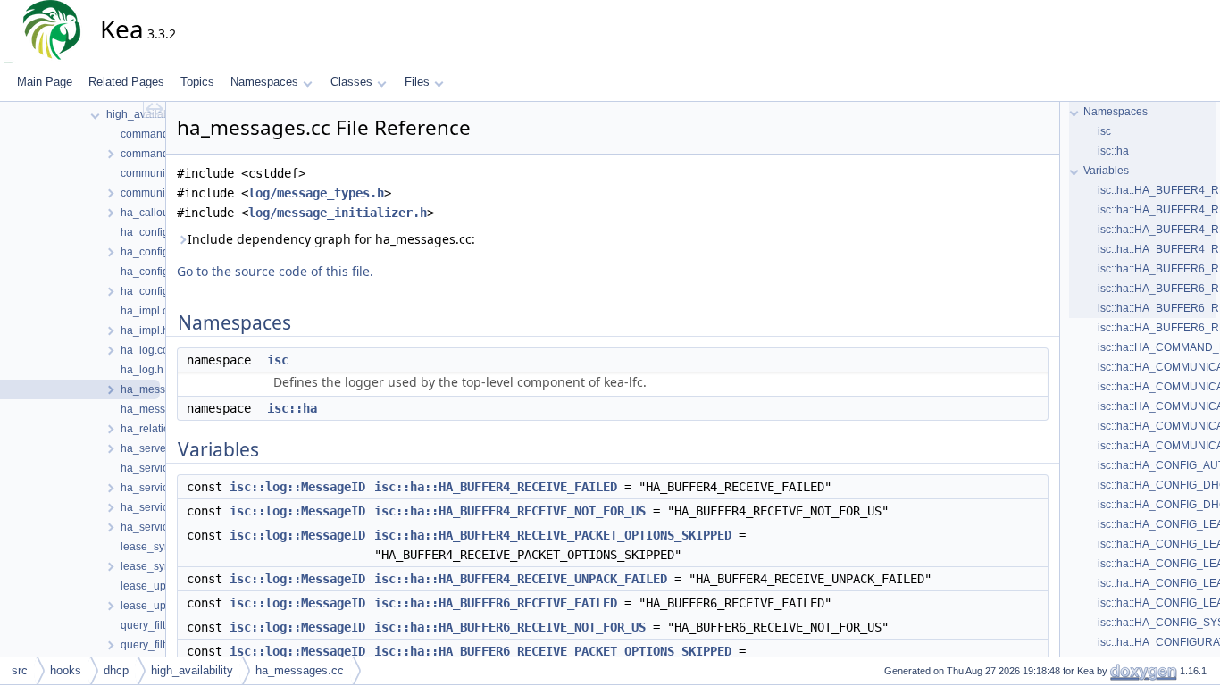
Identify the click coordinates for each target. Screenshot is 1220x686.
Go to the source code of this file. (275, 271)
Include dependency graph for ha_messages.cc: (331, 238)
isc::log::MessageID (297, 487)
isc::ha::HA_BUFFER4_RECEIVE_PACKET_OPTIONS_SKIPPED (552, 535)
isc (277, 360)
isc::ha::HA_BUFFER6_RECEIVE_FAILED (495, 603)
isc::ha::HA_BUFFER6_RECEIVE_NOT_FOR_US (510, 627)
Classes (351, 81)
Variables (1106, 170)
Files (417, 81)
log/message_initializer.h (337, 212)
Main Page (44, 81)
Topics (197, 81)
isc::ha (292, 408)
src (20, 670)
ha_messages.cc (299, 670)
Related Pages (126, 81)
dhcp (116, 670)
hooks (65, 670)
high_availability (192, 670)
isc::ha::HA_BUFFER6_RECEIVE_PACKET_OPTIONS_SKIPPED (552, 651)
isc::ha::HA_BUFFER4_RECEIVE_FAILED (495, 487)
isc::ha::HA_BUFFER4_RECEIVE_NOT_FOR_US (510, 511)
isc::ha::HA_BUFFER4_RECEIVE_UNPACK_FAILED (520, 579)
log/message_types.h (316, 193)
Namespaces (264, 81)
